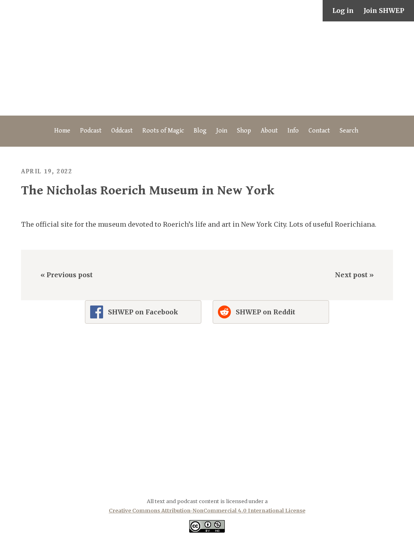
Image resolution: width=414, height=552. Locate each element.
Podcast (90, 131)
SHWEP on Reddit (265, 312)
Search (349, 131)
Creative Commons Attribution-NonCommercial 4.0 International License (207, 510)
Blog (200, 131)
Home (62, 131)
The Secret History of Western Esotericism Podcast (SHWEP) (207, 68)
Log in (343, 10)
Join (221, 131)
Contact (319, 131)
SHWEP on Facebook (143, 312)
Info (293, 131)
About (269, 131)
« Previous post (66, 275)
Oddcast (122, 131)
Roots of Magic (163, 131)
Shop (244, 131)
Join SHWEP (383, 10)
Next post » (354, 275)
